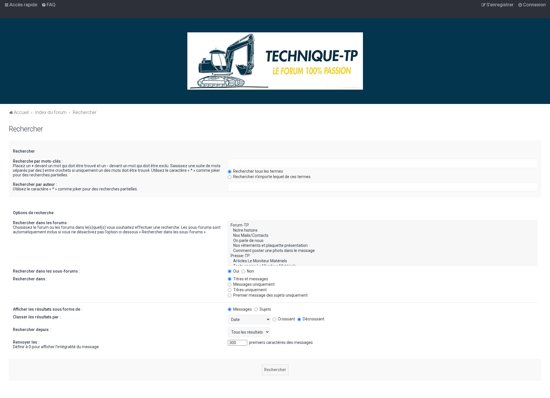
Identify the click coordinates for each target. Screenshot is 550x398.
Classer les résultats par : (37, 317)
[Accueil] (275, 61)
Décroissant (313, 319)
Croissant (286, 319)
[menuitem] (49, 5)
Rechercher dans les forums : (41, 222)
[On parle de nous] (382, 240)
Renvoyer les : (26, 342)
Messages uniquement (253, 284)
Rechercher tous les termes (257, 171)
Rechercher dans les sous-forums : (46, 271)
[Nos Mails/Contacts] (382, 235)
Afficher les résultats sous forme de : (47, 309)
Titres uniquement (249, 289)
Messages (242, 309)
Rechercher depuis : (32, 329)
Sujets (265, 309)
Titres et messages (250, 279)
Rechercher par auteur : (35, 184)
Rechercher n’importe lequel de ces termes (271, 176)
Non (250, 271)
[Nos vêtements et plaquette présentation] (382, 245)
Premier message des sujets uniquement (270, 295)
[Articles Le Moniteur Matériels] (382, 261)
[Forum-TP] (382, 225)
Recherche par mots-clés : (38, 161)
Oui (235, 271)
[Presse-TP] (382, 256)
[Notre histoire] (382, 230)
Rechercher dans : (30, 279)
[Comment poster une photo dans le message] (382, 250)
